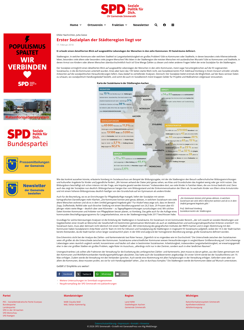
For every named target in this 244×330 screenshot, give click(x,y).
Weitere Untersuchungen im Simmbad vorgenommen (86, 280)
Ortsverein (95, 25)
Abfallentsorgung (194, 307)
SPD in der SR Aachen (13, 310)
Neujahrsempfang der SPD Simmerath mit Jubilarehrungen (88, 283)
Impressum (123, 323)
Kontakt (134, 323)
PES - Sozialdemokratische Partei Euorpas (22, 302)
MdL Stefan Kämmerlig (74, 304)
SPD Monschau (10, 313)
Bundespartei (9, 304)
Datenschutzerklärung (105, 323)
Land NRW (130, 302)
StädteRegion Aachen (135, 304)
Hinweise (144, 323)
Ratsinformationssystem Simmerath (203, 302)
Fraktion (118, 25)
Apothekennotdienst (195, 304)
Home (74, 25)
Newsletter (141, 25)
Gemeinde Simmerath (135, 307)
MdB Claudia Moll (72, 302)
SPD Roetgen (9, 315)
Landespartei (9, 307)
